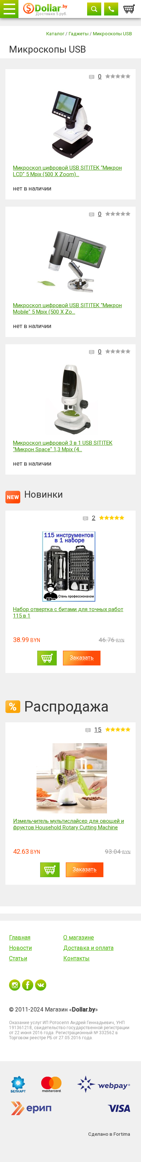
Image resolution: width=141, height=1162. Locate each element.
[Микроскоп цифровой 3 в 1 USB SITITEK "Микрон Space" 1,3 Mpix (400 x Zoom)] (72, 400)
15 (98, 729)
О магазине (78, 937)
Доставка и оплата (88, 948)
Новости (20, 948)
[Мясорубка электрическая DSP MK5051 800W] (68, 566)
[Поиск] (94, 9)
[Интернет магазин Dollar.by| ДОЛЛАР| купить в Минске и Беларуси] (45, 9)
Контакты (76, 958)
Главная (19, 937)
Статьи (18, 958)
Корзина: (129, 6)
